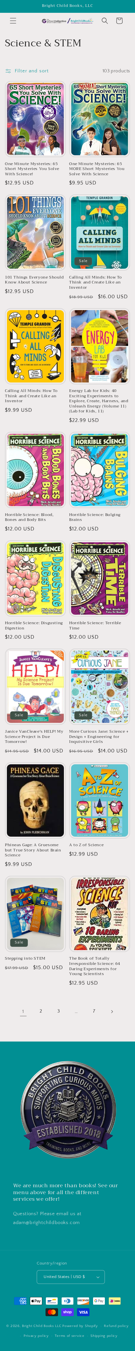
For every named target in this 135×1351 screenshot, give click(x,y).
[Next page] (112, 1011)
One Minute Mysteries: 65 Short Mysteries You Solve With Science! (32, 169)
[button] (13, 20)
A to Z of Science (86, 845)
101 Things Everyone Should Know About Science (34, 280)
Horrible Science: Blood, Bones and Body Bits (29, 517)
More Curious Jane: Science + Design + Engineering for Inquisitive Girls (99, 737)
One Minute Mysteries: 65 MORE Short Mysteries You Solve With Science (97, 169)
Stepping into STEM (25, 958)
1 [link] (23, 1011)
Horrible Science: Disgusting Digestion (34, 626)
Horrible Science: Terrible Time (95, 626)
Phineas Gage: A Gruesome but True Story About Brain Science (33, 850)
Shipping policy (104, 1336)
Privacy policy (36, 1336)
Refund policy (116, 1326)
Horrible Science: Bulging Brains (95, 517)
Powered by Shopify (80, 1326)
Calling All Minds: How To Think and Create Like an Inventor (95, 282)
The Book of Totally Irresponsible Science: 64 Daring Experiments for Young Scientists (94, 966)
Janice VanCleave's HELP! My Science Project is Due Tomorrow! (34, 737)
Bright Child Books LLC (41, 1326)
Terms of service (69, 1336)
